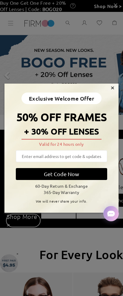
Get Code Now (61, 174)
